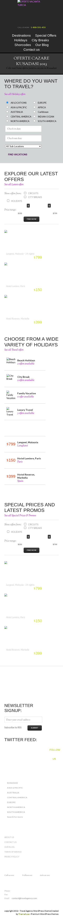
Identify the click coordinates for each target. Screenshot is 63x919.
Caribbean (43, 112)
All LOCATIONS (19, 102)
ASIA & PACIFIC (19, 107)
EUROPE (42, 102)
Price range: (10, 210)
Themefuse (23, 914)
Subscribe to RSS (13, 727)
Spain (20, 481)
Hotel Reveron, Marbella (17, 318)
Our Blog (9, 847)
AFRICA (42, 107)
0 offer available (25, 397)
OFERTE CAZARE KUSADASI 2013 (31, 61)
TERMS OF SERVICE (13, 852)
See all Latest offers (13, 184)
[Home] (6, 35)
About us (9, 837)
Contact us (10, 842)
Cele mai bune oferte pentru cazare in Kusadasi (31, 68)
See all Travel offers (13, 350)
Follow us (54, 751)
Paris (20, 462)
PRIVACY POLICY (11, 856)
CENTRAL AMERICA (21, 116)
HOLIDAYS (16, 201)
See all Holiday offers (14, 94)
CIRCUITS (33, 193)
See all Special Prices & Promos (20, 515)
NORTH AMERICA (20, 121)
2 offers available (25, 364)
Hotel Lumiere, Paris (15, 286)
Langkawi (22, 446)
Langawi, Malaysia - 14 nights (20, 253)
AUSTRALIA (17, 112)
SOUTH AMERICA (47, 121)
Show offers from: (12, 193)
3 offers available (25, 413)
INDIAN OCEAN (46, 116)
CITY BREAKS (35, 197)
